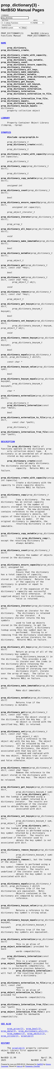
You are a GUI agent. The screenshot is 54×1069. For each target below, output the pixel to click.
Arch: (36, 20)
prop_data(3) (8, 1031)
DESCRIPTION (8, 441)
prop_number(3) (16, 1033)
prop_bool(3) (33, 1028)
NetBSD (40, 1064)
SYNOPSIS (6, 132)
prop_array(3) (15, 1028)
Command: (5, 15)
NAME (3, 43)
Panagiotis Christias (32, 1066)
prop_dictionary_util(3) (33, 1031)
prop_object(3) (36, 1033)
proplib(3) (27, 1036)
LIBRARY (5, 118)
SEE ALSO (6, 1024)
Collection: (6, 25)
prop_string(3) (10, 1036)
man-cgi (19, 1066)
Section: (6, 20)
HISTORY (5, 1043)
